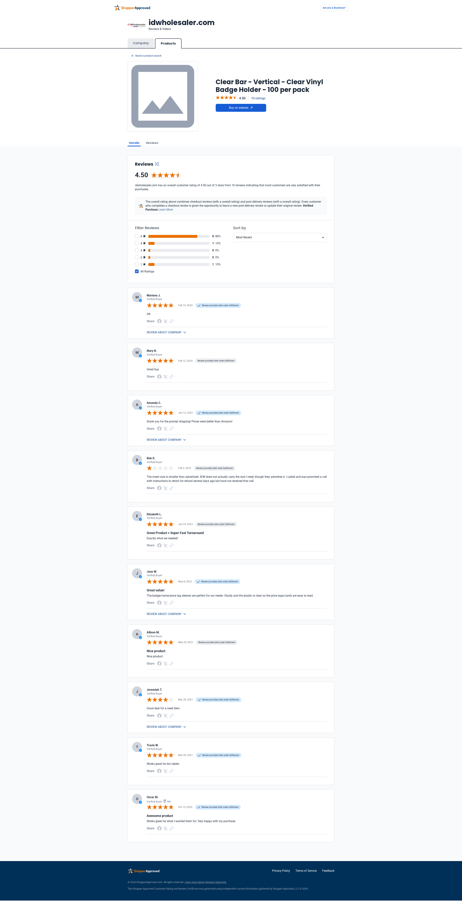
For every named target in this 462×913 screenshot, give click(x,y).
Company (141, 43)
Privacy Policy (281, 870)
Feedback (328, 870)
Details (134, 143)
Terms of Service (306, 870)
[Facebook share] (159, 321)
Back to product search (148, 55)
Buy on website (238, 107)
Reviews (152, 143)
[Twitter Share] (165, 321)
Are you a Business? (334, 7)
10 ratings (258, 98)
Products (168, 43)
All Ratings (147, 271)
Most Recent (244, 237)
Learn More (165, 209)
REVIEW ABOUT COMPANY (164, 332)
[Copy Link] (171, 321)
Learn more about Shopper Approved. (206, 882)
